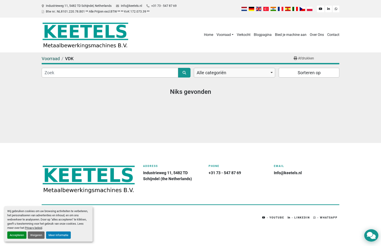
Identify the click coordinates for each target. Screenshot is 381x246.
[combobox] (234, 73)
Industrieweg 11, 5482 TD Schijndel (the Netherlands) (167, 175)
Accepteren (17, 235)
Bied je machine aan (290, 35)
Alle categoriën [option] (211, 72)
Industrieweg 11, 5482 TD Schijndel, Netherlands (79, 5)
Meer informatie (58, 235)
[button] (225, 34)
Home (208, 35)
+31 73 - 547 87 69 (164, 5)
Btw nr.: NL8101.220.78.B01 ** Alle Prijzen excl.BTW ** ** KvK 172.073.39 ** (97, 11)
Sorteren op (309, 72)
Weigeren (36, 235)
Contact (333, 35)
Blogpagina (263, 35)
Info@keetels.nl (131, 5)
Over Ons (317, 35)
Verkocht (243, 35)
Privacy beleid (33, 227)
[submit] (184, 73)
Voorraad (224, 35)
